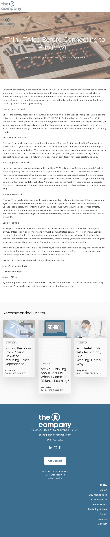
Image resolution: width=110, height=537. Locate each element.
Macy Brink (34, 57)
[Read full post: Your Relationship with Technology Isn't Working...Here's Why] (90, 329)
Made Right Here (97, 509)
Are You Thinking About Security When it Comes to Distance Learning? (55, 374)
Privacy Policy (55, 478)
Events (103, 514)
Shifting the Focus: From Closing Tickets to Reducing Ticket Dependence (18, 356)
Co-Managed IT (98, 499)
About (103, 489)
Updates (102, 518)
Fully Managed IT (97, 494)
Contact (102, 523)
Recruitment (100, 504)
